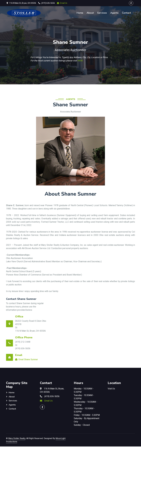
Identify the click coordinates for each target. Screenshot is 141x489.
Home (80, 12)
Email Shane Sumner (28, 359)
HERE (80, 60)
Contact (126, 12)
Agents (114, 12)
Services (102, 12)
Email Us (63, 3)
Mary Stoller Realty (16, 438)
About (90, 12)
